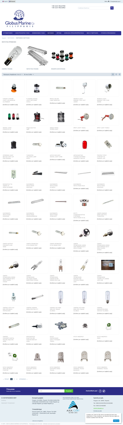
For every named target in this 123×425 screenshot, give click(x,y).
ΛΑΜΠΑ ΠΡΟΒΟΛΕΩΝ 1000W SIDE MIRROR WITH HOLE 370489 (79, 246)
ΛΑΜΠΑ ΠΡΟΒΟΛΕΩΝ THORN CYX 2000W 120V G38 (103, 278)
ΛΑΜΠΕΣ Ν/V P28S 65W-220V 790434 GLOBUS (79, 309)
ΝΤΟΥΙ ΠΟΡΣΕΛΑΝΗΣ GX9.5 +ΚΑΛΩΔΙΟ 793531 (55, 339)
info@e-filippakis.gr (98, 408)
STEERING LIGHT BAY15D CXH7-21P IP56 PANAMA (8, 156)
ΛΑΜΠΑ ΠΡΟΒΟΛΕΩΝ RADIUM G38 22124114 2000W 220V (78, 278)
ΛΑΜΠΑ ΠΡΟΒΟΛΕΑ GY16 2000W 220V (32, 244)
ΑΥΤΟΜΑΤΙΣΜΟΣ (8, 33)
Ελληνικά (12, 1)
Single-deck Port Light (31, 128)
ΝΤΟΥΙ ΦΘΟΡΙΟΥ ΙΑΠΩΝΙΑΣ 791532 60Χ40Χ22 (78, 368)
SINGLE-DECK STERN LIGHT (54, 128)
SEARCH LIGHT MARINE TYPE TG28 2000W (103, 100)
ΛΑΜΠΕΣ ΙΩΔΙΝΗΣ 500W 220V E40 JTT (32, 308)
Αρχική (4, 38)
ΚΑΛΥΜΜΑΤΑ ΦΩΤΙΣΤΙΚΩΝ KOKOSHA (101, 185)
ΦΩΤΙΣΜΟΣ (51, 33)
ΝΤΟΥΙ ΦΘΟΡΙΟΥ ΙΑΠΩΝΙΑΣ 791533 (102, 367)
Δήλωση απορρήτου (37, 420)
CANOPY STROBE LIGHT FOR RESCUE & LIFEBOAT (9, 100)
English (6, 1)
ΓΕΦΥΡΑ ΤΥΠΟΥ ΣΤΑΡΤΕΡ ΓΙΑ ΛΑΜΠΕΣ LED (102, 156)
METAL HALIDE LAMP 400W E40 (55, 99)
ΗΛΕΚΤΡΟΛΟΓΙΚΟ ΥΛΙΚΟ (22, 33)
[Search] (112, 8)
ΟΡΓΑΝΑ (59, 33)
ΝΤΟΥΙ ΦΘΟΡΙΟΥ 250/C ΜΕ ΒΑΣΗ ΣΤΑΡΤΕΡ (8, 368)
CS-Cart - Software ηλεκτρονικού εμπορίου (49, 423)
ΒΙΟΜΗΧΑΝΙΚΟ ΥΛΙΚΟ (38, 33)
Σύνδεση (3, 400)
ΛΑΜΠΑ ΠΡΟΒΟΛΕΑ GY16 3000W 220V (56, 244)
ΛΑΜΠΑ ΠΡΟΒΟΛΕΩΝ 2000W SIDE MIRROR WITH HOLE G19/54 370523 (103, 246)
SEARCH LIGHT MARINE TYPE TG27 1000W (79, 100)
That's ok (116, 420)
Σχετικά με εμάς (97, 410)
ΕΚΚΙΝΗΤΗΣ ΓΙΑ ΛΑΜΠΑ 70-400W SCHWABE (8, 185)
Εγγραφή (69, 391)
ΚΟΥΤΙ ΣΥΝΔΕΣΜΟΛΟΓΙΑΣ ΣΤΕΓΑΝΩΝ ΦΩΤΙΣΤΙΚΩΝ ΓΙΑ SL (79, 215)
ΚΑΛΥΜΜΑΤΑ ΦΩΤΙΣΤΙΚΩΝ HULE (79, 184)
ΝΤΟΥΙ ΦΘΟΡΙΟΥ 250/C (102, 337)
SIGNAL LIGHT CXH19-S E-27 (7, 128)
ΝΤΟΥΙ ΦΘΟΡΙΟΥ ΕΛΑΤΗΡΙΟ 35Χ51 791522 (31, 368)
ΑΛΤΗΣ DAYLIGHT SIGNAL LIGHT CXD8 (56, 155)
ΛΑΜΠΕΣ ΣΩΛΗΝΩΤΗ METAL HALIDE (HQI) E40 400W (8, 339)
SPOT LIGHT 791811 (79, 128)
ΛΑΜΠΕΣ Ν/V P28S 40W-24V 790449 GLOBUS (55, 309)
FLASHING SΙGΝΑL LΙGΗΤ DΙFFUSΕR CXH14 (32, 100)
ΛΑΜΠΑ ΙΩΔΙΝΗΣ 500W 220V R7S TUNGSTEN (102, 214)
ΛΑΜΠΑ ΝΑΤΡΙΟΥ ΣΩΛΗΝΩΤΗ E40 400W (8, 245)
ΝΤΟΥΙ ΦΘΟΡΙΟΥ (78, 336)
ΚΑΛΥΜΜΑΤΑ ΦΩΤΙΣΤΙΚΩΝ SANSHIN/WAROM (31, 214)
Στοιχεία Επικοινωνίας (108, 33)
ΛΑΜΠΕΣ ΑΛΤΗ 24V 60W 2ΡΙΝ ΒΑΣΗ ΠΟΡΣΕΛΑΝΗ (8, 309)
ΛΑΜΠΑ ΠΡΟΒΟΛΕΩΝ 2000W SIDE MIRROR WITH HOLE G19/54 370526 (9, 278)
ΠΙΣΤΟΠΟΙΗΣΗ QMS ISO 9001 (71, 397)
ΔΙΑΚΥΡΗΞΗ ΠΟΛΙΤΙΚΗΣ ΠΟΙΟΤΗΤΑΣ (73, 399)
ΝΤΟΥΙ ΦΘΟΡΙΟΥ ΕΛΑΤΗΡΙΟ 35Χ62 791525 (55, 368)
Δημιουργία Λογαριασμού (8, 403)
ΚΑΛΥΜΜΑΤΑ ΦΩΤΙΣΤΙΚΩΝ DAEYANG (30, 185)
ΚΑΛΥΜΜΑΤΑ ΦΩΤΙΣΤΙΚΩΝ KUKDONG (6, 214)
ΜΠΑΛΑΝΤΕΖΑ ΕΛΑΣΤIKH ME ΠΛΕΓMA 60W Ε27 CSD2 (31, 339)
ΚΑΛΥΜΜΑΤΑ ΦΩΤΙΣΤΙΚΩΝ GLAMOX (54, 185)
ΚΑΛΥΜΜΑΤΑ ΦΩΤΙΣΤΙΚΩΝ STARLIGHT (54, 214)
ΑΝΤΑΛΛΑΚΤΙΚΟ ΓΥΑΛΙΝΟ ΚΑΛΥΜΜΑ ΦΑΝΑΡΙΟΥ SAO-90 (79, 156)
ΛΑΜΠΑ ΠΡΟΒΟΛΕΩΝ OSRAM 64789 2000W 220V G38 (55, 278)
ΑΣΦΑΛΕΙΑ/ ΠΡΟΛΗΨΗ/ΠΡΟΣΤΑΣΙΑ (74, 33)
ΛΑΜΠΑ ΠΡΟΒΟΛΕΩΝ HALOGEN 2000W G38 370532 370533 (32, 278)
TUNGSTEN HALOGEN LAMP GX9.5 (31, 156)
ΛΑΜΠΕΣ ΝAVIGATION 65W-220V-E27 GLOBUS (102, 309)
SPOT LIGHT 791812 (103, 128)
